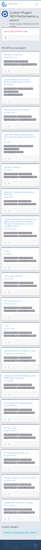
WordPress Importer (13, 55)
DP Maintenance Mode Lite (16, 453)
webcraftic (9, 381)
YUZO (6, 326)
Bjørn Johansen (11, 430)
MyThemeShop (11, 406)
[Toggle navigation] (36, 4)
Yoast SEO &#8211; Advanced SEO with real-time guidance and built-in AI (20, 137)
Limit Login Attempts (13, 276)
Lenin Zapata (10, 329)
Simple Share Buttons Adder (16, 110)
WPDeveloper (11, 229)
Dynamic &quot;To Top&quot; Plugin (20, 351)
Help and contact (9, 542)
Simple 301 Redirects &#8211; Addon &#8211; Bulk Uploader (20, 377)
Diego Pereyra (11, 455)
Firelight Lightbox (12, 167)
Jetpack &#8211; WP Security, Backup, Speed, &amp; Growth (17, 80)
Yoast (8, 142)
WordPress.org (11, 57)
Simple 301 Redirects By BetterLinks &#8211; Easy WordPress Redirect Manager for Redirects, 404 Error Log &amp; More (20, 222)
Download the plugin (23, 542)
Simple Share (10, 112)
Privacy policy (9, 545)
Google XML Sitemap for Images (18, 503)
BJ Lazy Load (10, 428)
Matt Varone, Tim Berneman (16, 353)
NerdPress (10, 197)
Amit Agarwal (10, 505)
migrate (8, 254)
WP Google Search (12, 301)
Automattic (9, 84)
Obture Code (10, 480)
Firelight (9, 170)
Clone (6, 251)
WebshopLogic (11, 304)
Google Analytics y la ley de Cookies (20, 478)
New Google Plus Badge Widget (18, 403)
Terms (17, 545)
